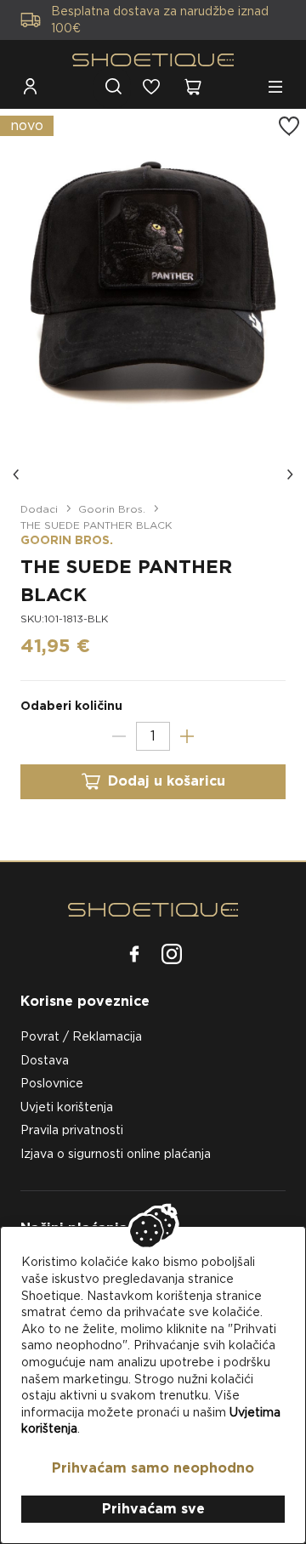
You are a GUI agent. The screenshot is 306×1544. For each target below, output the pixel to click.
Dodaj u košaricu (166, 781)
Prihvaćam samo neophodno (153, 1468)
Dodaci (39, 508)
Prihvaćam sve (153, 1509)
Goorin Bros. (111, 508)
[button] (17, 474)
